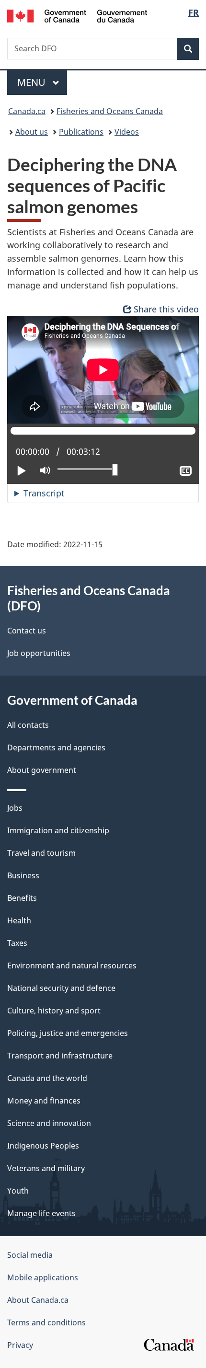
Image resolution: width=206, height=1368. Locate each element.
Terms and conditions (46, 1322)
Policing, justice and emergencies (67, 1033)
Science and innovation (49, 1123)
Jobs (15, 808)
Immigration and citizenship (58, 830)
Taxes (17, 943)
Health (19, 920)
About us (31, 131)
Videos (126, 131)
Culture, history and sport (54, 1010)
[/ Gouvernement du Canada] (77, 15)
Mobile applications (42, 1277)
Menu (32, 82)
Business (23, 875)
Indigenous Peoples (43, 1145)
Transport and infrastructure (60, 1055)
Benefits (22, 898)
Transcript (44, 493)
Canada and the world (47, 1078)
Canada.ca (27, 111)
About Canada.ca (38, 1300)
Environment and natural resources (72, 965)
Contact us (26, 630)
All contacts (28, 725)
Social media (30, 1255)
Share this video (166, 309)
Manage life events (41, 1213)
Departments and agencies (56, 747)
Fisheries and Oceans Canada (110, 111)
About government (41, 770)
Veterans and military (46, 1168)
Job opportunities (38, 653)
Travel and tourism (41, 853)
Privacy (20, 1345)
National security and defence (61, 988)
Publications (81, 131)
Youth (18, 1190)
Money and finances (43, 1100)
